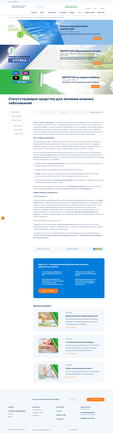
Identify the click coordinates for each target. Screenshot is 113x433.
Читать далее (71, 327)
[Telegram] (101, 249)
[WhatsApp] (99, 249)
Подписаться (95, 399)
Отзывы (11, 414)
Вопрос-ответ (90, 12)
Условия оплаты (15, 112)
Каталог (34, 12)
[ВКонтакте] (94, 249)
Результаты (52, 12)
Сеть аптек (63, 12)
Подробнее (97, 38)
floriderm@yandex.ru (87, 412)
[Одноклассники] (97, 249)
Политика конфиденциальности (41, 430)
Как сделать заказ (16, 120)
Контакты (101, 12)
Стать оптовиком (13, 1)
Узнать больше (48, 291)
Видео (10, 416)
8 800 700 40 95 (71, 7)
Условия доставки (16, 116)
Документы (36, 415)
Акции (72, 12)
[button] (3, 218)
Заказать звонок (84, 409)
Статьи (79, 12)
